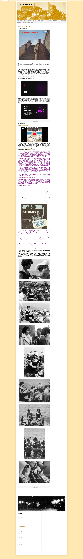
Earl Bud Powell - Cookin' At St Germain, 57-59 (39, 76)
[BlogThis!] (34, 121)
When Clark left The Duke (24, 26)
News (25, 20)
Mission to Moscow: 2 (23, 125)
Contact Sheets (49, 20)
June (20, 530)
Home (18, 20)
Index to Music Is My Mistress (28, 22)
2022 (20, 519)
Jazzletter (29, 149)
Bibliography (19, 22)
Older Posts (48, 489)
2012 (20, 545)
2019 (20, 537)
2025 (20, 516)
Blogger (45, 552)
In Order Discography (62, 20)
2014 (20, 543)
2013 (20, 544)
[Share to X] (35, 121)
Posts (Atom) (25, 491)
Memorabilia (55, 20)
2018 (20, 538)
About (21, 20)
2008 (20, 550)
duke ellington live (25, 4)
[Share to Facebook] (36, 121)
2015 (20, 542)
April (21, 532)
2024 (20, 517)
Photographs (29, 20)
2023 (20, 518)
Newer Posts (20, 489)
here (22, 251)
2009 (20, 549)
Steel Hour (34, 20)
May (20, 531)
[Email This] (33, 121)
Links (35, 22)
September (21, 524)
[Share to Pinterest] (37, 121)
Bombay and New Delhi (41, 20)
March (21, 533)
